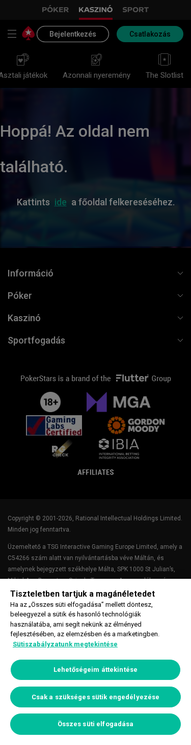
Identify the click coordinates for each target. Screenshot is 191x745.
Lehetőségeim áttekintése (95, 669)
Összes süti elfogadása (96, 724)
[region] (95, 662)
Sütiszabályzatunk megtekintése (65, 644)
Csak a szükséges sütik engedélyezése (96, 697)
